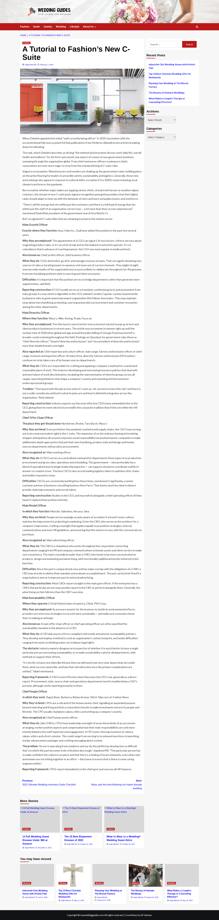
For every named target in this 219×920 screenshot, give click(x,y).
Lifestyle (74, 26)
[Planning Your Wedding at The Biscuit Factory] (109, 875)
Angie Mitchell (30, 64)
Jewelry (48, 26)
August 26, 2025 (152, 897)
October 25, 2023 (128, 844)
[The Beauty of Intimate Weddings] (146, 875)
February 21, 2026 (104, 900)
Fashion (24, 26)
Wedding (61, 26)
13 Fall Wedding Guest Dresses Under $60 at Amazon (35, 840)
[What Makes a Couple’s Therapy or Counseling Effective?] (182, 875)
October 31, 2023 (86, 844)
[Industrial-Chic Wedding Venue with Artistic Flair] (37, 875)
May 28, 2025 (188, 900)
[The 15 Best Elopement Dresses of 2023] (82, 819)
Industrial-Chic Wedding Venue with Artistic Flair (172, 66)
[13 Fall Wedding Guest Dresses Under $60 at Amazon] (40, 819)
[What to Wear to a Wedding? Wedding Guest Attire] (124, 819)
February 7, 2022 (46, 64)
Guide (36, 26)
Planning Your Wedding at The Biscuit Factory (168, 85)
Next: (116, 784)
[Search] (197, 27)
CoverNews (131, 915)
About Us (88, 26)
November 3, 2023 (44, 848)
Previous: (49, 782)
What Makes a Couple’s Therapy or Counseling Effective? (167, 100)
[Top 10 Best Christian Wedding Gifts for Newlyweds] (73, 875)
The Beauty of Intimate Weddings (166, 92)
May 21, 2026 (79, 900)
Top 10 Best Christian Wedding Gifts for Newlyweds (170, 75)
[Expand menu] (95, 27)
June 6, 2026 (42, 897)
